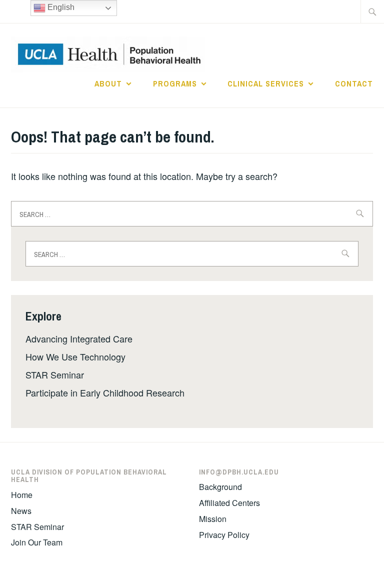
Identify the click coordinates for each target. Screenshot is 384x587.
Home (21, 494)
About (108, 83)
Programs (175, 83)
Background (220, 486)
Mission (212, 518)
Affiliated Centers (229, 502)
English (60, 7)
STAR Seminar (55, 374)
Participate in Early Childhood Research (105, 392)
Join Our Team (36, 542)
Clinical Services (266, 83)
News (21, 510)
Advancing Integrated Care (79, 338)
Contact (354, 83)
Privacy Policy (224, 534)
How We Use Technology (76, 356)
